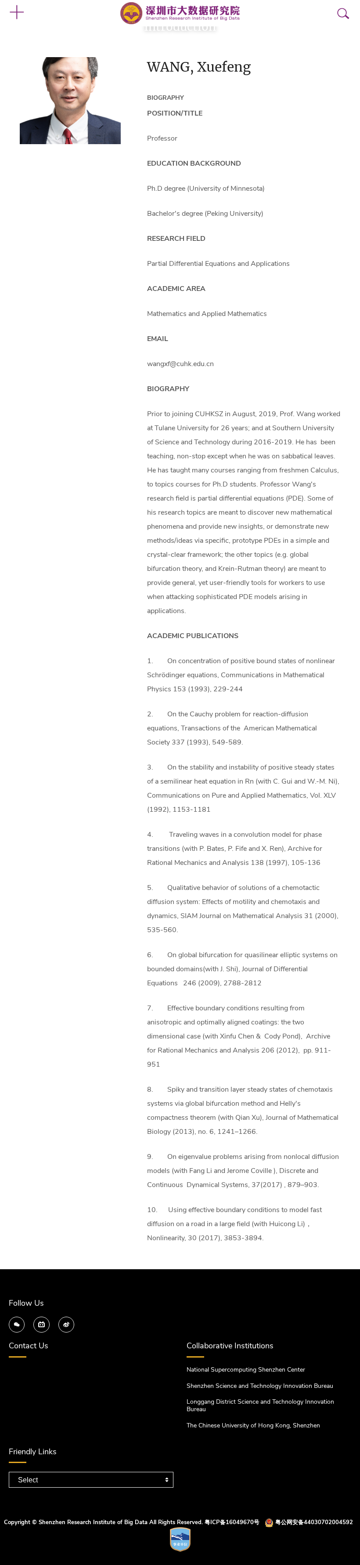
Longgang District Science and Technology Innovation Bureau (260, 1405)
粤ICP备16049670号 (232, 1523)
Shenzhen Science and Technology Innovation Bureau (260, 1386)
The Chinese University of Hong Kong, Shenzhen (253, 1425)
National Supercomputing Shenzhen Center (246, 1369)
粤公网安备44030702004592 (314, 1523)
